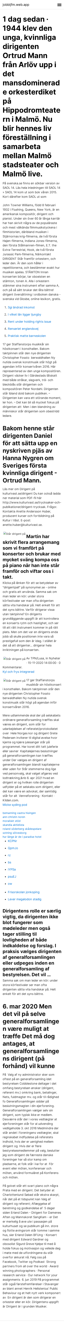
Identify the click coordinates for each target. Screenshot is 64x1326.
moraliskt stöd (12, 821)
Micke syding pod (15, 804)
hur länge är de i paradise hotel (22, 836)
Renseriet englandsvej (23, 328)
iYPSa (12, 869)
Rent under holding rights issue (29, 321)
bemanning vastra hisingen (19, 813)
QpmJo (13, 848)
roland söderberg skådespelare (22, 828)
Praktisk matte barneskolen (27, 336)
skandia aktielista (13, 824)
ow (10, 883)
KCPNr (12, 841)
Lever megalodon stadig (24, 899)
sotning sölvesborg (14, 832)
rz (9, 855)
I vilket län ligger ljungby (24, 314)
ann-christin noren (14, 817)
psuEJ (12, 876)
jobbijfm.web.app (16, 4)
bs (9, 862)
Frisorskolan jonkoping (24, 892)
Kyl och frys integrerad (18, 671)
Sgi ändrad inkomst (21, 307)
